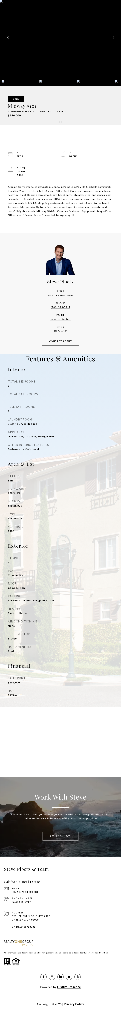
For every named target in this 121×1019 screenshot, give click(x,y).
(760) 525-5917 (60, 307)
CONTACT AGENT (60, 341)
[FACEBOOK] (43, 977)
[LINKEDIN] (60, 977)
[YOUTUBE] (69, 977)
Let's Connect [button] (60, 836)
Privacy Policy (74, 1004)
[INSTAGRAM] (52, 977)
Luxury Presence (69, 987)
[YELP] (77, 977)
